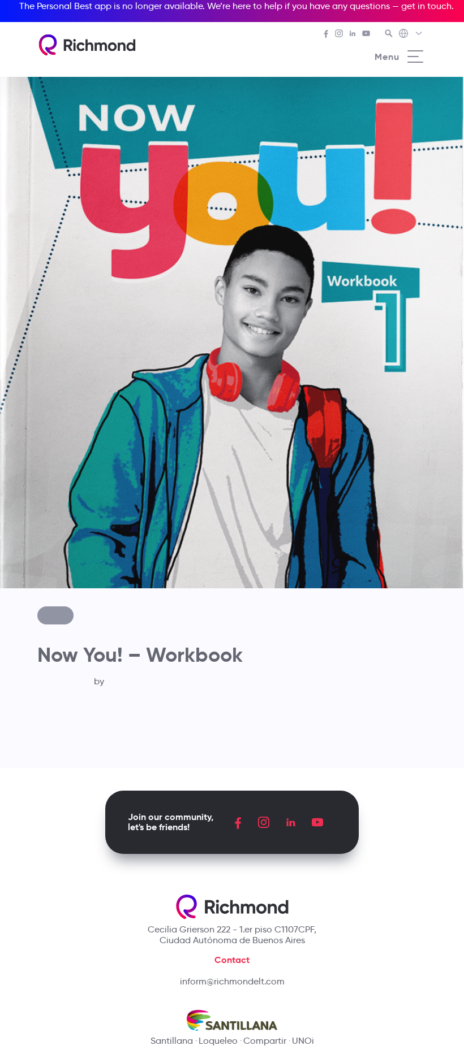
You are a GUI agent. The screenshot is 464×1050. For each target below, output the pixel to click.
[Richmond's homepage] (87, 44)
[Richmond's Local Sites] (411, 34)
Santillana (172, 1040)
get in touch (426, 6)
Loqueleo (218, 1040)
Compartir (264, 1040)
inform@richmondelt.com (232, 981)
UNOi (303, 1040)
